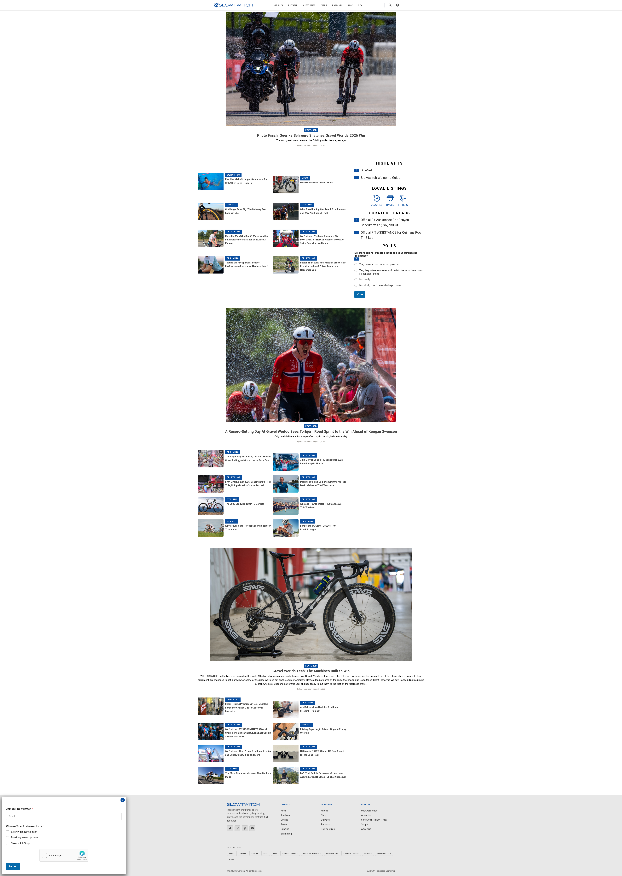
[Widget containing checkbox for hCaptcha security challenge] (63, 855)
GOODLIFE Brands (290, 853)
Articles (278, 5)
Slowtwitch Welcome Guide (380, 178)
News (305, 178)
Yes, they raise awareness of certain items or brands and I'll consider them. (391, 272)
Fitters (403, 204)
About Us (366, 815)
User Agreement (369, 810)
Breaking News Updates (24, 837)
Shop (350, 5)
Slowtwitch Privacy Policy (374, 819)
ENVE (266, 853)
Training (233, 258)
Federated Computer (385, 871)
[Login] (397, 5)
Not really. (364, 279)
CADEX (232, 853)
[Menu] (405, 5)
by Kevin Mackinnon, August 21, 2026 (311, 689)
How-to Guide (328, 829)
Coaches (376, 204)
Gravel (231, 205)
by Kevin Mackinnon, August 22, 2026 (311, 145)
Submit (13, 866)
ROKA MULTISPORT (351, 853)
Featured (311, 130)
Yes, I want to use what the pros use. (380, 264)
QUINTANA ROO (332, 853)
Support (365, 824)
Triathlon (234, 231)
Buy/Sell (292, 5)
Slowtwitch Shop (20, 843)
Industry (233, 699)
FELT (275, 853)
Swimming (233, 175)
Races (390, 204)
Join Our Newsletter (19, 808)
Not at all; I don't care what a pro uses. (380, 285)
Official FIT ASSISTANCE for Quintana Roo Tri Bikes (391, 235)
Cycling (307, 205)
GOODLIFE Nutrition (312, 853)
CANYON (255, 853)
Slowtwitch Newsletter (24, 831)
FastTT (243, 853)
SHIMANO (368, 853)
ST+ (360, 5)
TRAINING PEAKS (384, 853)
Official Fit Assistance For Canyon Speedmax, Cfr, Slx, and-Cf (385, 222)
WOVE (231, 859)
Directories (309, 5)
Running (285, 829)
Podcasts (337, 5)
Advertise (366, 829)
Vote (360, 294)
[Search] (390, 5)
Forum (324, 5)
